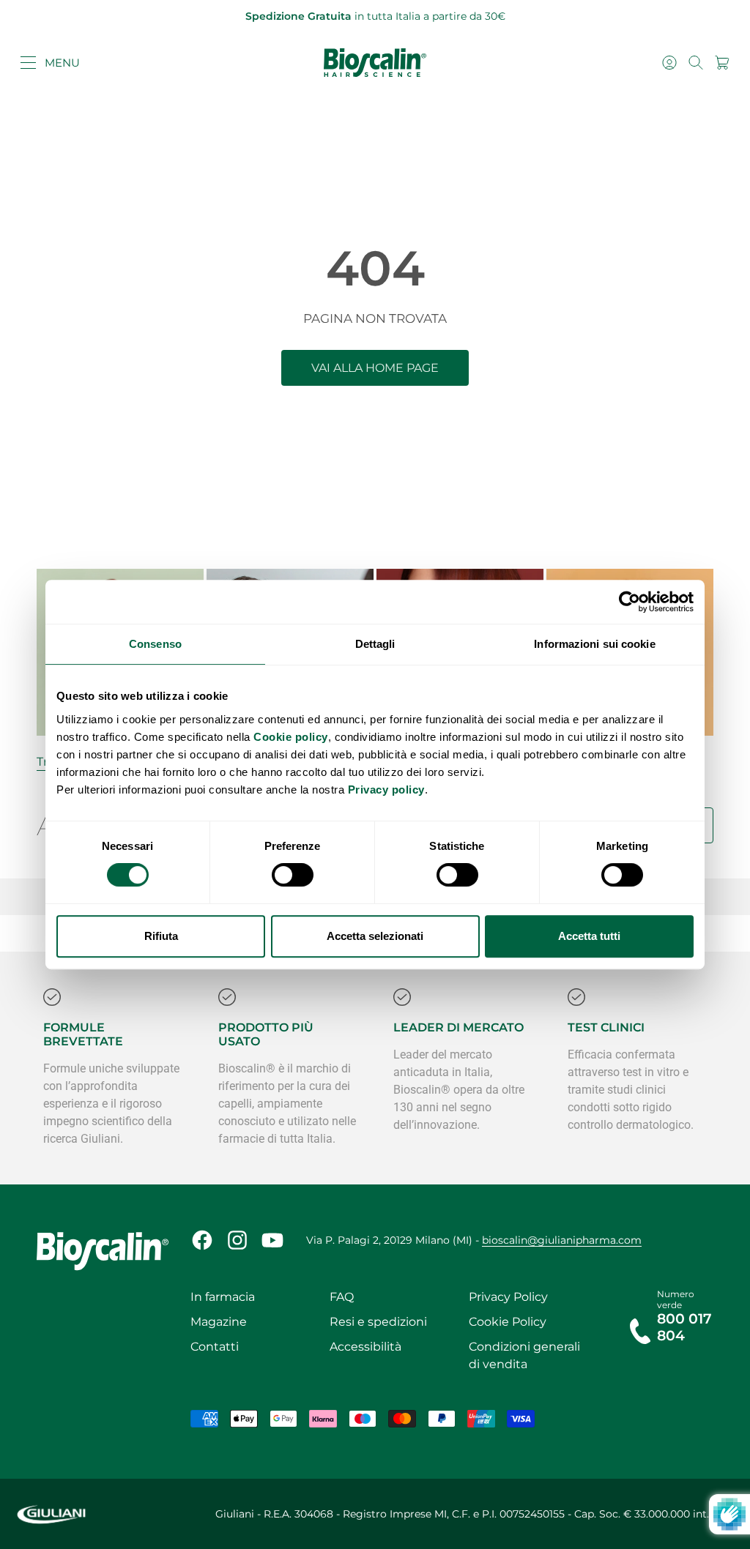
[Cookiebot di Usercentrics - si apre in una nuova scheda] (629, 602)
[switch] (292, 875)
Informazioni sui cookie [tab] (594, 644)
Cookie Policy (507, 1322)
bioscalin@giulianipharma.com (562, 1240)
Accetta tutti (589, 936)
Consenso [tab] (155, 644)
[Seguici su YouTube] (272, 1240)
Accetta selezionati (375, 936)
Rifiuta (161, 936)
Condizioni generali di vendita (524, 1355)
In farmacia (222, 1297)
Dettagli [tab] (375, 644)
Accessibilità (365, 1347)
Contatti (214, 1347)
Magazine (218, 1322)
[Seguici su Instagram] (237, 1240)
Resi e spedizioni (378, 1322)
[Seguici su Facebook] (202, 1240)
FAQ (342, 1297)
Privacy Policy (508, 1297)
